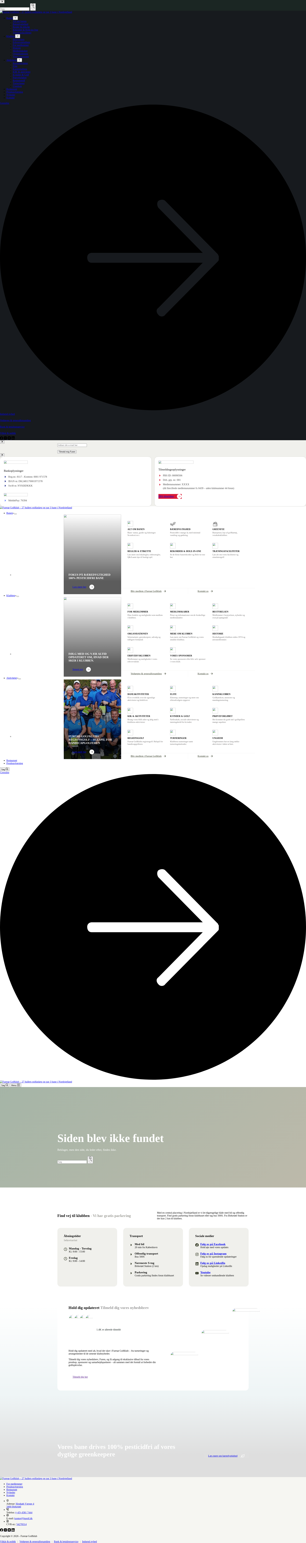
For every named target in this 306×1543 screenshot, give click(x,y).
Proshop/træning (14, 763)
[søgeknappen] (90, 1160)
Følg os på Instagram (213, 1253)
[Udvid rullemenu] (15, 513)
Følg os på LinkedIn (212, 1263)
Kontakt (10, 1495)
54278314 (21, 1524)
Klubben (10, 595)
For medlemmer (14, 1484)
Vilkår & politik (8, 1541)
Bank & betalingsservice (66, 1541)
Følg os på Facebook (213, 1244)
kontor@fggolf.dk (23, 1518)
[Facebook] (2, 1530)
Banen (9, 513)
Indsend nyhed (89, 1541)
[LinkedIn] (13, 1530)
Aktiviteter (11, 678)
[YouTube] (9, 1530)
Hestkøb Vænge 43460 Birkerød (20, 1505)
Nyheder (10, 1492)
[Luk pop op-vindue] (2, 442)
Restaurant (11, 760)
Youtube (205, 1272)
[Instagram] (6, 1530)
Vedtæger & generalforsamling (34, 1541)
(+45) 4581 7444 (23, 1512)
